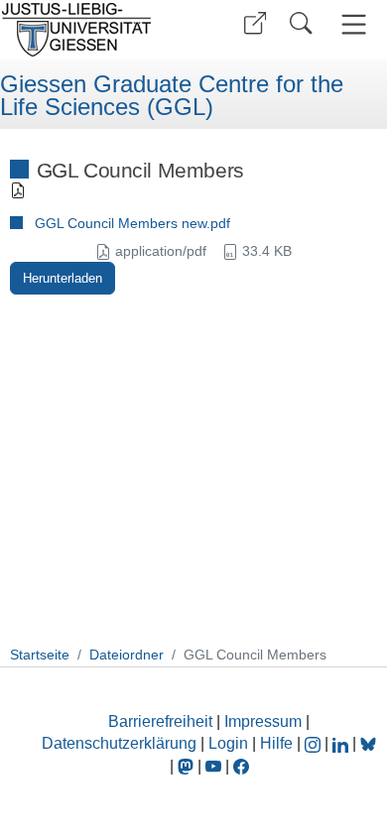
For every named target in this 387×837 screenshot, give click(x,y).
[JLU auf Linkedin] (342, 743)
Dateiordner (126, 654)
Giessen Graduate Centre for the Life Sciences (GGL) (171, 95)
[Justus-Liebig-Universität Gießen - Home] (94, 30)
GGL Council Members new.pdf (132, 223)
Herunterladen (62, 278)
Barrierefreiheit (160, 721)
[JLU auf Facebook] (241, 766)
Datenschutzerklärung (119, 743)
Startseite (39, 654)
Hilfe (276, 743)
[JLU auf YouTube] (213, 766)
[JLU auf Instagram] (314, 743)
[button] (255, 23)
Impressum (263, 721)
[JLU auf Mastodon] (187, 766)
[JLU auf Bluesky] (368, 743)
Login (230, 743)
